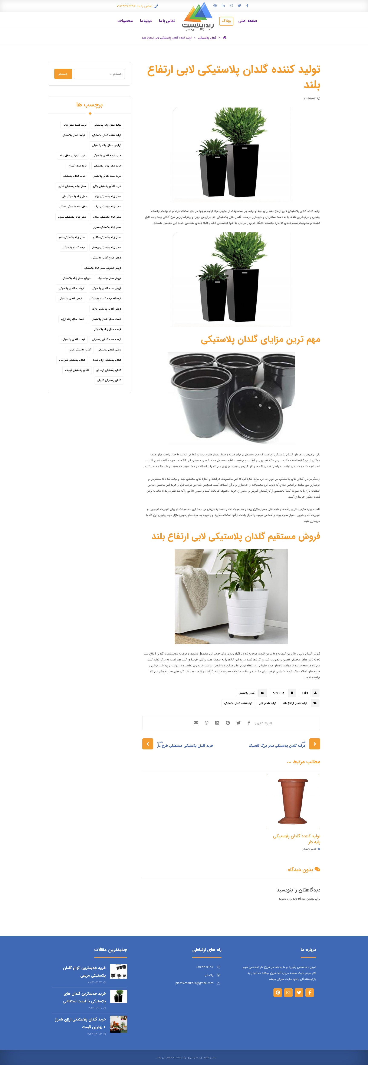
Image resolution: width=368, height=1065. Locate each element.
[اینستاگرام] (231, 5)
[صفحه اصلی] (224, 38)
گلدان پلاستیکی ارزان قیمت (106, 360)
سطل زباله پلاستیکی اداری (72, 186)
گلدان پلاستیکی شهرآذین (72, 360)
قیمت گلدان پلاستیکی (73, 339)
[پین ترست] (215, 5)
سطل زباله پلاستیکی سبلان (107, 217)
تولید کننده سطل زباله (75, 125)
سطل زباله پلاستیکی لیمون (72, 217)
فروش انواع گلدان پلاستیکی (106, 258)
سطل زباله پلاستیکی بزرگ (108, 207)
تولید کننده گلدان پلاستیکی (106, 135)
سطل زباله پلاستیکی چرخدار (106, 247)
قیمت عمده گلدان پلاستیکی (106, 339)
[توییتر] (239, 5)
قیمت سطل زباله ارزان (72, 319)
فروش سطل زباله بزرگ (109, 278)
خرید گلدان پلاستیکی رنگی (107, 186)
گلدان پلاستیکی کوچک (77, 370)
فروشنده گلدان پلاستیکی (71, 288)
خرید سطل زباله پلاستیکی (107, 166)
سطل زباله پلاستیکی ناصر (72, 237)
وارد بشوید (285, 898)
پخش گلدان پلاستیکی (109, 350)
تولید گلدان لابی (267, 703)
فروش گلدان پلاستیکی (70, 299)
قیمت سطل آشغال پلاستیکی (106, 319)
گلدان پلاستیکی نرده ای (108, 370)
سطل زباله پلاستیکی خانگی (73, 207)
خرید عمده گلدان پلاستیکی (107, 176)
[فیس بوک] (247, 5)
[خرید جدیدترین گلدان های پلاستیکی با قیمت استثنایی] (118, 998)
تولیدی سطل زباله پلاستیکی (106, 145)
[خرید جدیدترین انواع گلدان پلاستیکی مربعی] (118, 972)
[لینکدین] (223, 5)
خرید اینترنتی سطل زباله (72, 156)
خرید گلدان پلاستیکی (74, 176)
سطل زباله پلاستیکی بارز (74, 196)
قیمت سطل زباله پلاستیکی (107, 329)
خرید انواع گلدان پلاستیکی (107, 156)
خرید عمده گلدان (78, 166)
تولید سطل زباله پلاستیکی (107, 125)
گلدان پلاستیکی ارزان (80, 350)
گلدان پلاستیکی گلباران (109, 380)
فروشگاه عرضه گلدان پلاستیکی (105, 299)
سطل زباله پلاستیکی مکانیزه (106, 237)
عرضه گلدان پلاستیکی (73, 247)
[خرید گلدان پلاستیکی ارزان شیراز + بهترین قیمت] (118, 1024)
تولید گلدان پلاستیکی (73, 135)
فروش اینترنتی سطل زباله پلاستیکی (102, 268)
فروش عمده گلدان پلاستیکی (106, 288)
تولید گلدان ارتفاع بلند (295, 703)
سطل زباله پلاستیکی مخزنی (107, 227)
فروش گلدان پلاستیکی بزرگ (106, 309)
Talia (305, 693)
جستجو (63, 74)
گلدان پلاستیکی (247, 693)
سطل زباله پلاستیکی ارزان (108, 196)
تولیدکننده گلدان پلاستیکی (238, 703)
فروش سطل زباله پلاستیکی (76, 278)
